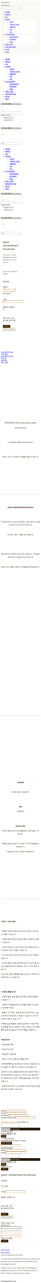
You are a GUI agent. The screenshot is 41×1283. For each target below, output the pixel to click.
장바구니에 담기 (7, 1217)
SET (11, 29)
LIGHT (12, 22)
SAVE (3, 1136)
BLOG (7, 49)
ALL (6, 17)
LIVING (7, 19)
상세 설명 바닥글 (7, 356)
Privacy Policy (5, 1252)
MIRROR (12, 27)
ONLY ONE (9, 44)
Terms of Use (5, 1250)
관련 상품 (4, 362)
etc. (11, 32)
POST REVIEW (6, 1143)
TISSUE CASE (14, 24)
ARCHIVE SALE (10, 47)
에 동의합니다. (15, 1122)
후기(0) (3, 358)
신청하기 (4, 1241)
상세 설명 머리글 (7, 352)
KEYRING (13, 39)
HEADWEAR (14, 37)
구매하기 (4, 1169)
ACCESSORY (10, 34)
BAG (11, 42)
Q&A (7, 52)
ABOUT (8, 14)
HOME (7, 12)
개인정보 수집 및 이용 (9, 1122)
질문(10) (4, 360)
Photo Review (8, 1139)
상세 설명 (4, 354)
